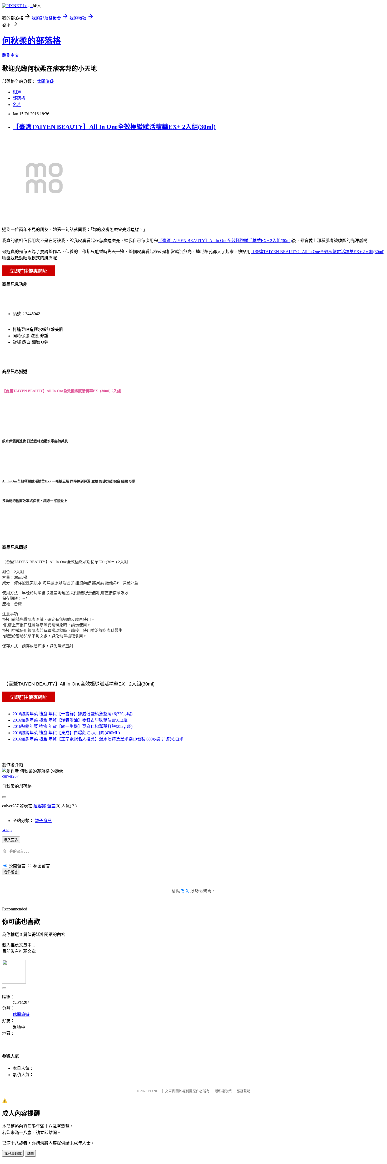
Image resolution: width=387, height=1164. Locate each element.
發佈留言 (11, 872)
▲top (7, 830)
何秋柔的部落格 (31, 41)
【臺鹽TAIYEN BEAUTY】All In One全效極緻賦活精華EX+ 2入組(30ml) (114, 126)
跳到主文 (10, 55)
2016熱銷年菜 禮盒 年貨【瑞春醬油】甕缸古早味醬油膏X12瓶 (70, 720)
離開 (30, 1154)
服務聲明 (243, 1091)
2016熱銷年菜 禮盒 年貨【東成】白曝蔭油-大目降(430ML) (66, 732)
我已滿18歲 (13, 1154)
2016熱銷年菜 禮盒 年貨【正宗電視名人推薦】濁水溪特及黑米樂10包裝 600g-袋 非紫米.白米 (98, 739)
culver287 (10, 776)
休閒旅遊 (45, 81)
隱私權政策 (223, 1091)
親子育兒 (43, 820)
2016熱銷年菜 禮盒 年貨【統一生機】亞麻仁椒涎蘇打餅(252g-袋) (72, 726)
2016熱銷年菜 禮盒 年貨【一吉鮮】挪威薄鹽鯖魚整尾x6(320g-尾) (72, 714)
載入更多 (11, 840)
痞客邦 (39, 806)
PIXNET (154, 1091)
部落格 (19, 98)
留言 (51, 806)
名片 (17, 104)
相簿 (17, 92)
